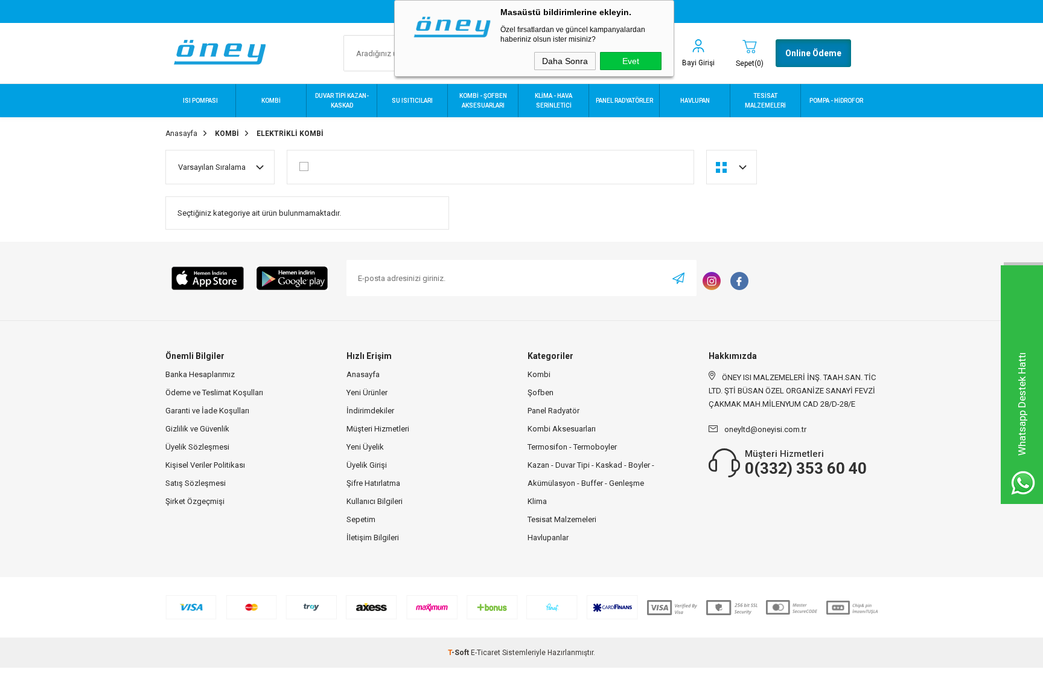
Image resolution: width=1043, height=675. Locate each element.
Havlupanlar (548, 537)
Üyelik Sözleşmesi (197, 446)
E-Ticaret (485, 652)
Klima (537, 501)
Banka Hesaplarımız (200, 374)
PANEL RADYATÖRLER (624, 100)
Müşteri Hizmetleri (377, 428)
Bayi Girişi (698, 63)
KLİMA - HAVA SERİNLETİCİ (553, 100)
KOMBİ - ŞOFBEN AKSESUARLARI (483, 100)
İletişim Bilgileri (372, 537)
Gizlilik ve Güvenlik (197, 428)
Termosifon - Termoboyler (572, 446)
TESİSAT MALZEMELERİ (765, 100)
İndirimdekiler (370, 410)
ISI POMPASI (200, 100)
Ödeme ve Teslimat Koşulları (214, 392)
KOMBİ (271, 100)
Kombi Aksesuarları (562, 428)
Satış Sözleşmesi (195, 483)
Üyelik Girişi (366, 465)
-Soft (459, 652)
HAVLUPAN (695, 100)
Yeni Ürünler (367, 392)
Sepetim (360, 519)
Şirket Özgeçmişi (195, 501)
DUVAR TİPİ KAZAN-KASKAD (342, 100)
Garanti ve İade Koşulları (207, 410)
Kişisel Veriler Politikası (205, 465)
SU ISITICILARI (412, 100)
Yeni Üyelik (365, 446)
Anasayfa (363, 374)
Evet (630, 61)
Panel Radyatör (553, 410)
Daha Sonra (565, 61)
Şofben (540, 392)
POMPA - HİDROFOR (836, 100)
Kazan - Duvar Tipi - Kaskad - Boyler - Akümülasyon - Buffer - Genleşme (591, 474)
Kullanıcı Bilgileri (374, 501)
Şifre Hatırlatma (373, 483)
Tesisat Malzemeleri (562, 519)
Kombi (539, 374)
